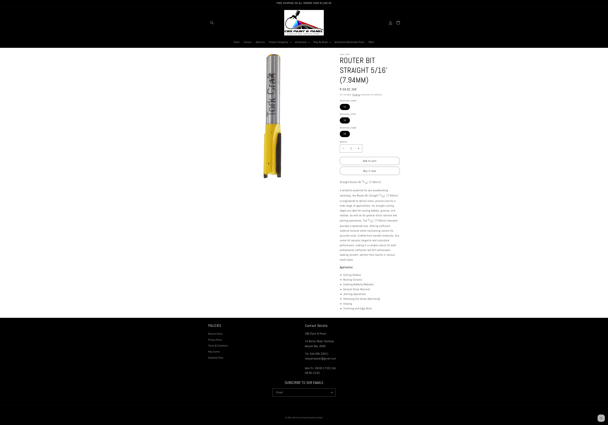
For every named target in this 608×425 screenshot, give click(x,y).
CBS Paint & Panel (299, 417)
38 (344, 120)
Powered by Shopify (315, 417)
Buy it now (369, 170)
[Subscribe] (331, 392)
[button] (212, 22)
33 (344, 106)
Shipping (356, 94)
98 (344, 133)
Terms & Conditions (218, 345)
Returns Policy (215, 333)
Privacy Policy (215, 339)
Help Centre (214, 351)
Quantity (343, 141)
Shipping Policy (215, 357)
